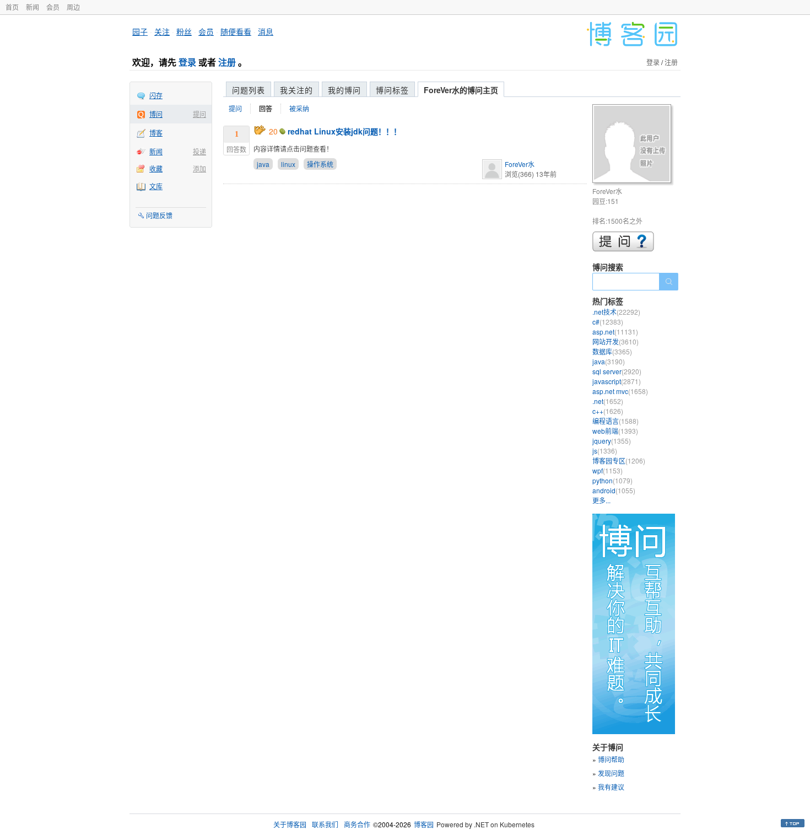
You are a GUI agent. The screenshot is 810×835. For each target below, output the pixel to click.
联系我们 (325, 824)
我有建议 (611, 786)
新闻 (32, 7)
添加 (199, 168)
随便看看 (235, 31)
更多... (601, 500)
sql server (616, 371)
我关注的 (296, 89)
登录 (187, 62)
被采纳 (299, 108)
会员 (53, 7)
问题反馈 (159, 215)
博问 (156, 113)
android (613, 490)
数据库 (612, 351)
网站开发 (615, 341)
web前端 (615, 430)
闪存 (156, 95)
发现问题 (611, 773)
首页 (12, 7)
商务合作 (357, 824)
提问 (199, 113)
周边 (73, 7)
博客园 (424, 824)
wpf (607, 470)
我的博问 (344, 89)
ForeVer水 (519, 164)
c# (607, 321)
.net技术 (616, 311)
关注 (162, 31)
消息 (265, 31)
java (263, 164)
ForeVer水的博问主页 (461, 89)
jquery (611, 440)
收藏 (156, 168)
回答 (265, 109)
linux (288, 164)
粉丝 (184, 31)
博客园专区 (618, 460)
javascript (616, 381)
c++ (607, 411)
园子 (140, 31)
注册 (227, 62)
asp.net (615, 331)
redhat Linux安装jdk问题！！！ (344, 131)
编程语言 (615, 420)
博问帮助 (611, 759)
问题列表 (248, 89)
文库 (156, 186)
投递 (199, 151)
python (612, 480)
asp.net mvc (620, 391)
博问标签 (392, 89)
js (604, 450)
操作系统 (320, 164)
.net (607, 401)
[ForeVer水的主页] (633, 145)
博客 (156, 132)
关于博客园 (289, 824)
